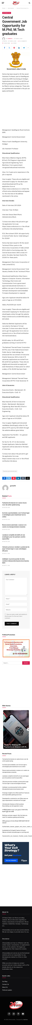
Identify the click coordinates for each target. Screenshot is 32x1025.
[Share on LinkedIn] (19, 48)
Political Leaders (7, 990)
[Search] (29, 3)
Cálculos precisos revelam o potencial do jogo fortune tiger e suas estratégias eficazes (15, 549)
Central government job (10, 471)
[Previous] (3, 729)
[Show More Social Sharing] (28, 48)
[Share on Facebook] (4, 48)
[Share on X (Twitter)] (9, 48)
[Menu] (3, 3)
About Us (5, 987)
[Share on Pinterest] (14, 48)
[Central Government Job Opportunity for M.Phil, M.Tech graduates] (16, 61)
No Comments (23, 41)
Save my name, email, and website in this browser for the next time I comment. (16, 616)
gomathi (10, 38)
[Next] (28, 729)
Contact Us (5, 984)
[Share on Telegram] (24, 48)
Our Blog (4, 981)
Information (6, 12)
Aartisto (25, 1019)
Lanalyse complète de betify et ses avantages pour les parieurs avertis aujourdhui (13, 537)
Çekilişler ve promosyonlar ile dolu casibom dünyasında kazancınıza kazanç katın (15, 561)
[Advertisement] (16, 110)
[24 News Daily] (16, 3)
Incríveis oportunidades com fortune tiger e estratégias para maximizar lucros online (16, 515)
